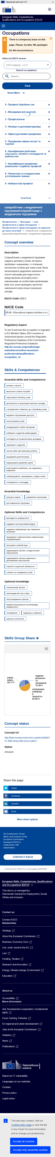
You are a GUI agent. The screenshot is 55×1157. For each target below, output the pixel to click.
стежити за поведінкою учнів (19, 572)
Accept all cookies (23, 1141)
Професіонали (9, 222)
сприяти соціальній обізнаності (20, 566)
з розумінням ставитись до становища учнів (26, 409)
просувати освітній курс (17, 545)
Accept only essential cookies (30, 1149)
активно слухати (13, 385)
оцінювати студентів (15, 445)
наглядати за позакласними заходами (23, 439)
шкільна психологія (15, 619)
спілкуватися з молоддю (17, 482)
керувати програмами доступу (20, 415)
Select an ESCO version (14, 58)
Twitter (14, 788)
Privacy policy (9, 1092)
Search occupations (26, 70)
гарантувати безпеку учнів (18, 397)
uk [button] (50, 9)
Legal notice (8, 1098)
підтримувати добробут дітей (19, 463)
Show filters (13, 93)
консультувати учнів (15, 421)
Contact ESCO (9, 919)
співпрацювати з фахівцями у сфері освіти (26, 476)
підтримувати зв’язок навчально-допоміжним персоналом (21, 559)
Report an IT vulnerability (15, 1075)
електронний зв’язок (15, 587)
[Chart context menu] (46, 649)
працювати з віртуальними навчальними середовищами (25, 538)
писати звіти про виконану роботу (21, 451)
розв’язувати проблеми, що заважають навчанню (24, 469)
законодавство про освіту (18, 593)
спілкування (11, 613)
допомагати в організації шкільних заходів (25, 403)
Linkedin (15, 804)
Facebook (15, 796)
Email (13, 811)
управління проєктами (36, 497)
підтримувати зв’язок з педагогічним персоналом (22, 551)
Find (27, 85)
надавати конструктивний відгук (20, 524)
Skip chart (27, 649)
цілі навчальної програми (18, 503)
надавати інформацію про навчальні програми (23, 530)
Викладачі (25, 222)
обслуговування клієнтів (17, 599)
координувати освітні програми (20, 427)
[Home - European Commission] (9, 9)
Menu (3, 26)
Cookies (6, 1087)
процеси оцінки (13, 497)
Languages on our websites (16, 1081)
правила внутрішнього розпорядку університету (22, 605)
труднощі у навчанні (32, 613)
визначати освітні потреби (18, 391)
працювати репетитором (17, 457)
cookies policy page (21, 1124)
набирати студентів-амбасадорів (21, 433)
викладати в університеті (17, 518)
